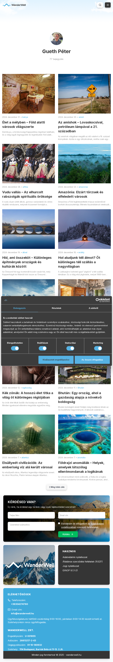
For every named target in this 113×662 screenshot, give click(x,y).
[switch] (43, 348)
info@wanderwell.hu (22, 613)
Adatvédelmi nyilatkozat (75, 557)
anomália (81, 457)
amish (81, 117)
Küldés (66, 534)
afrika (25, 187)
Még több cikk (57, 487)
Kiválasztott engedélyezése (56, 360)
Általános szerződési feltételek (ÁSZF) (83, 561)
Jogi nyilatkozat (71, 566)
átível (24, 252)
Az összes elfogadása (92, 360)
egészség (27, 388)
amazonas (83, 187)
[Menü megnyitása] (108, 5)
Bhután (81, 388)
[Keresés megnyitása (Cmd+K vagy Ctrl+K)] (100, 5)
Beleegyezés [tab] (19, 308)
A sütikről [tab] (93, 308)
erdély (81, 252)
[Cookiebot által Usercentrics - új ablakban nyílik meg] (98, 300)
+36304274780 (19, 604)
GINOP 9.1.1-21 (70, 570)
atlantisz (25, 457)
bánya (25, 117)
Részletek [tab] (56, 308)
